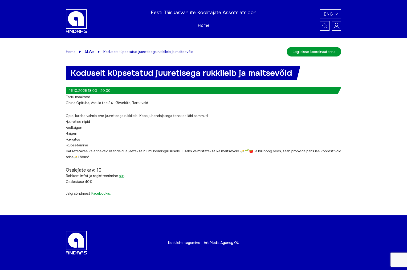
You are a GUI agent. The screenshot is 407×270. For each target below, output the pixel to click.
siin (121, 175)
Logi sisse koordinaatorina (314, 51)
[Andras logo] (76, 21)
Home (203, 25)
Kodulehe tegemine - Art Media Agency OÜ (203, 242)
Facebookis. (101, 193)
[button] (330, 14)
